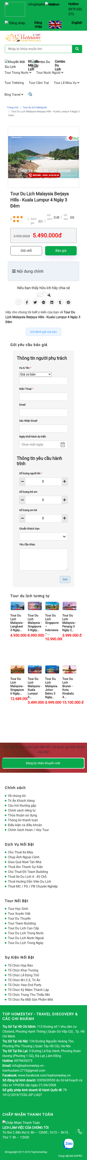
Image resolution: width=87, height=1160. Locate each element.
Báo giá (60, 251)
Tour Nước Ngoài (48, 73)
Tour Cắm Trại (39, 83)
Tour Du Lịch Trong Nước (26, 933)
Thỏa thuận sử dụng (22, 815)
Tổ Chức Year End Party (24, 985)
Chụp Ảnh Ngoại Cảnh (23, 857)
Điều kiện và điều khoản (25, 825)
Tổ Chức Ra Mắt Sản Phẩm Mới (30, 1000)
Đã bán (66, 217)
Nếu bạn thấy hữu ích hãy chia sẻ (43, 288)
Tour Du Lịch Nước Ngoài (26, 938)
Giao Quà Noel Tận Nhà (24, 862)
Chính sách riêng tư (22, 810)
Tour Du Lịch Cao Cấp (23, 928)
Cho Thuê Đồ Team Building (28, 872)
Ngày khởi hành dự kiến (32, 436)
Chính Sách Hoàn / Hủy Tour (28, 830)
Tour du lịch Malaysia (35, 107)
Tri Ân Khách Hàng (21, 801)
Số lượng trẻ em (28, 491)
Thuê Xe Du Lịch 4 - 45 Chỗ (27, 877)
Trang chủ (12, 107)
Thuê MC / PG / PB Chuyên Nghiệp (33, 886)
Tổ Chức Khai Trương (23, 970)
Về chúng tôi (17, 796)
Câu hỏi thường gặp (22, 805)
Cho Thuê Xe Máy (20, 852)
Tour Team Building (22, 923)
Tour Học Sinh (18, 909)
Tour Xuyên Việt (19, 914)
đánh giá (33, 221)
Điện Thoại (26, 388)
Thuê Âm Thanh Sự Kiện (25, 867)
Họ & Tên (25, 367)
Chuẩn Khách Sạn (29, 528)
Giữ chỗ (26, 251)
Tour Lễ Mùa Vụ (65, 83)
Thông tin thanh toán (23, 820)
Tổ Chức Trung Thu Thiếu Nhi (29, 995)
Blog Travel (12, 95)
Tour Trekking (14, 83)
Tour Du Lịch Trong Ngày (26, 943)
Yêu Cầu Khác (27, 544)
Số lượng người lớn (30, 473)
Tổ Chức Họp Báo (20, 965)
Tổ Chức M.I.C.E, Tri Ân (24, 980)
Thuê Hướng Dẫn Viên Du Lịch (29, 881)
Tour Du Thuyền (19, 918)
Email (22, 404)
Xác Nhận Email (28, 420)
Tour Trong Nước (16, 73)
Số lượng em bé (28, 510)
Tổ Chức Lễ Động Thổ (23, 975)
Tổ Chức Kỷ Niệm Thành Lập (28, 990)
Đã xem (49, 217)
